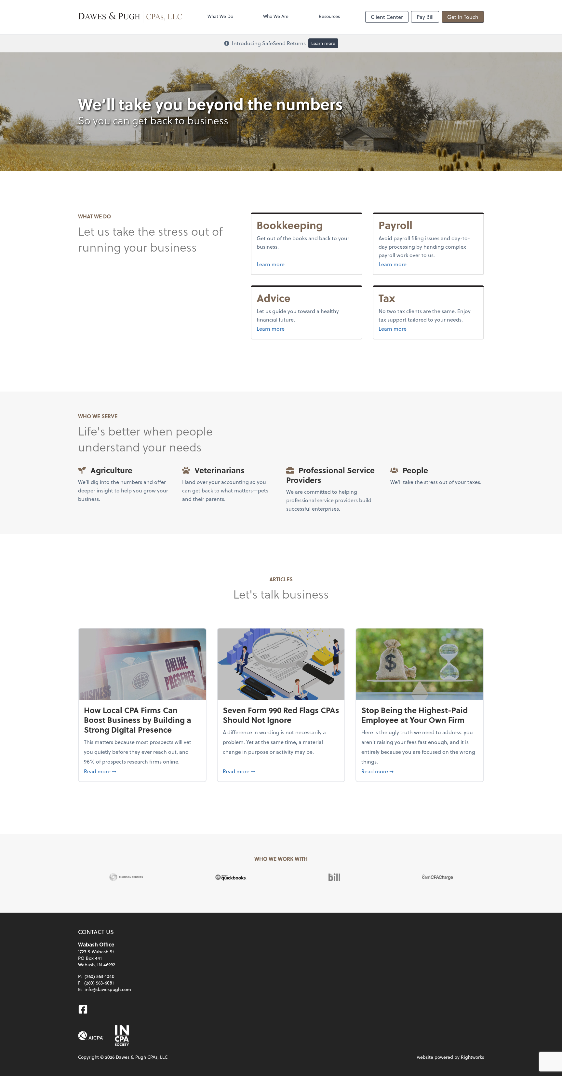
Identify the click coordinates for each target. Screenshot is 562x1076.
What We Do (220, 16)
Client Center (387, 17)
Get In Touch (462, 17)
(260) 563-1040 (99, 976)
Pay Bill (425, 17)
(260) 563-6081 (99, 982)
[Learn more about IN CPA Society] (121, 1035)
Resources (329, 16)
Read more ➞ (142, 771)
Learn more (323, 43)
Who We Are (275, 16)
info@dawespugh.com (108, 989)
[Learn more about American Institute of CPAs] (90, 1035)
